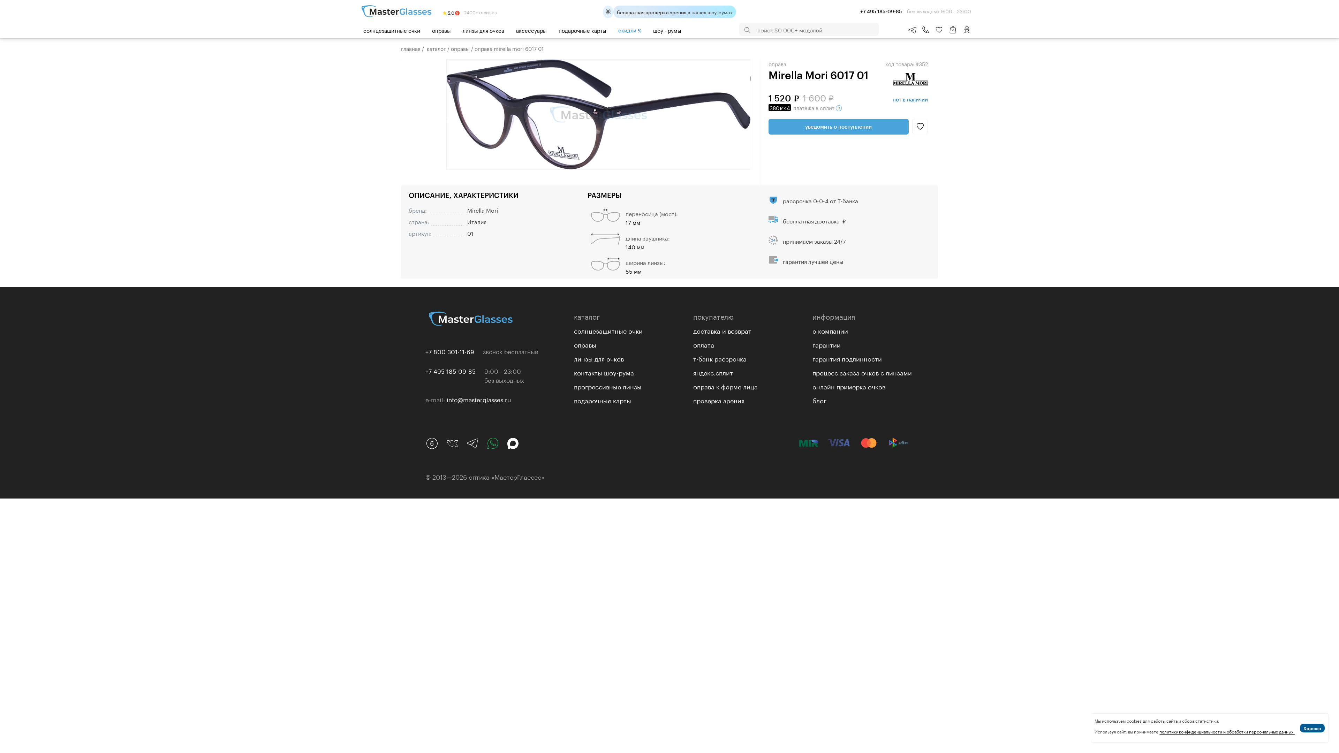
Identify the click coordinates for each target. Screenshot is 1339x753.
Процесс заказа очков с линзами (862, 372)
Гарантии (826, 344)
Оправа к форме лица (725, 386)
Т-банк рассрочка (720, 358)
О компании (830, 330)
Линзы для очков (483, 30)
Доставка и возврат (722, 330)
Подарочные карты (582, 30)
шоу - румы (667, 30)
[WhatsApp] (492, 443)
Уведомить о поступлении (838, 126)
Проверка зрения (718, 400)
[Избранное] (939, 30)
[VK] (452, 443)
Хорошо (1312, 728)
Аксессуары (531, 30)
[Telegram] (472, 443)
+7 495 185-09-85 (450, 370)
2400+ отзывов (480, 11)
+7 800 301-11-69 (449, 351)
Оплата (703, 344)
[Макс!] (513, 443)
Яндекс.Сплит (713, 372)
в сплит (803, 107)
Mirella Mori (482, 209)
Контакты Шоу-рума (604, 372)
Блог (819, 400)
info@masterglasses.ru (479, 399)
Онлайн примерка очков (848, 386)
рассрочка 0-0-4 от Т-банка (820, 200)
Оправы (441, 30)
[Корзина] (953, 33)
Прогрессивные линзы (608, 386)
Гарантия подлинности (847, 358)
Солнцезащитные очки (391, 30)
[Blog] (432, 443)
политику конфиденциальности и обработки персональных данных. (1227, 731)
